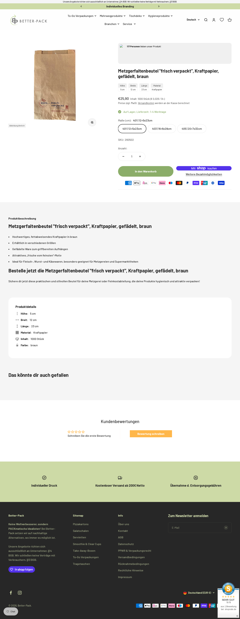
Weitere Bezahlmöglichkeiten (204, 174)
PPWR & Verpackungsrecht (134, 550)
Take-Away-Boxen (84, 550)
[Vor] (159, 6)
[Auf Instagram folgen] (19, 592)
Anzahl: (122, 148)
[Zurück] (81, 6)
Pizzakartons (81, 524)
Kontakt (123, 530)
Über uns (123, 524)
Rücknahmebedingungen (133, 563)
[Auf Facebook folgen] (10, 592)
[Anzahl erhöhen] (140, 156)
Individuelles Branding (120, 6)
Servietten (79, 537)
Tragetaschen (81, 563)
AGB (120, 537)
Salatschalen (81, 530)
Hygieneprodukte (159, 15)
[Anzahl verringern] (123, 156)
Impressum (125, 577)
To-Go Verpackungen (80, 15)
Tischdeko (135, 15)
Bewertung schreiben (150, 433)
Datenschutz (126, 544)
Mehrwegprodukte (111, 15)
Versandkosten (146, 103)
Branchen (110, 23)
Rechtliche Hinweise (130, 570)
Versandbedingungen (131, 557)
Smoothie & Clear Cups (87, 544)
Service (127, 23)
